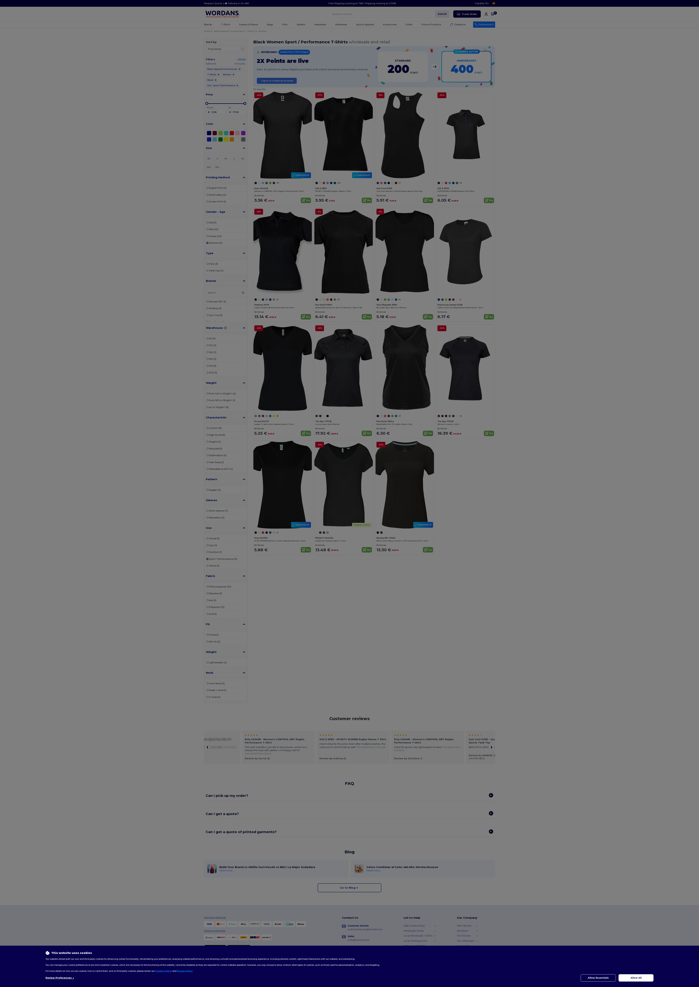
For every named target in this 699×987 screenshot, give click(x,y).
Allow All (636, 977)
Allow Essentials (598, 977)
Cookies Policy (163, 971)
